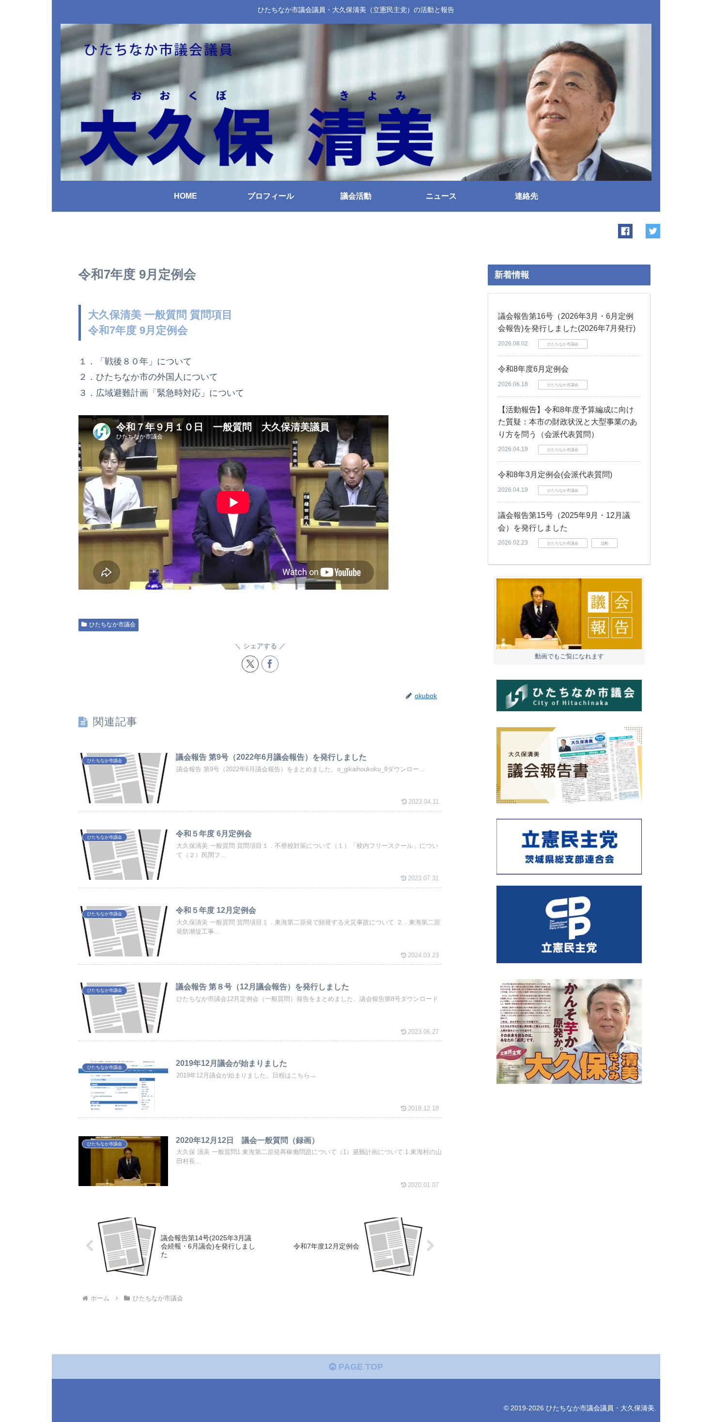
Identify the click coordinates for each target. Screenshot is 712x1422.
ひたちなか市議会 (112, 624)
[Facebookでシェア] (270, 664)
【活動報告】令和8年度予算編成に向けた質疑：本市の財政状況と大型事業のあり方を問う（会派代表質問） (567, 422)
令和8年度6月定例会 (533, 369)
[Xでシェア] (250, 664)
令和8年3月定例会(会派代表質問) (555, 474)
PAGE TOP (359, 1367)
